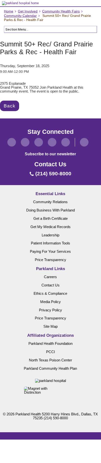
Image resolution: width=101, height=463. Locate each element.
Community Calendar (20, 16)
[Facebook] (11, 142)
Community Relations (50, 202)
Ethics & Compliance (50, 293)
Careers (50, 277)
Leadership (50, 235)
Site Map (50, 326)
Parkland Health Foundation (50, 344)
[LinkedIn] (52, 142)
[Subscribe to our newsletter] (84, 142)
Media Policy (50, 302)
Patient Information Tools (50, 243)
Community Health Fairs (61, 11)
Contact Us (50, 285)
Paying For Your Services (50, 251)
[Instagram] (38, 142)
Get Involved (28, 11)
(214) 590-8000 (56, 418)
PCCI (50, 352)
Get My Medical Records (50, 227)
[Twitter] (25, 142)
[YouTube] (65, 142)
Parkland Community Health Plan (50, 368)
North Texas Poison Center (50, 360)
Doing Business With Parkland (50, 210)
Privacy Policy (50, 310)
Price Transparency (50, 260)
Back (9, 105)
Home (8, 11)
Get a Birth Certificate (50, 219)
